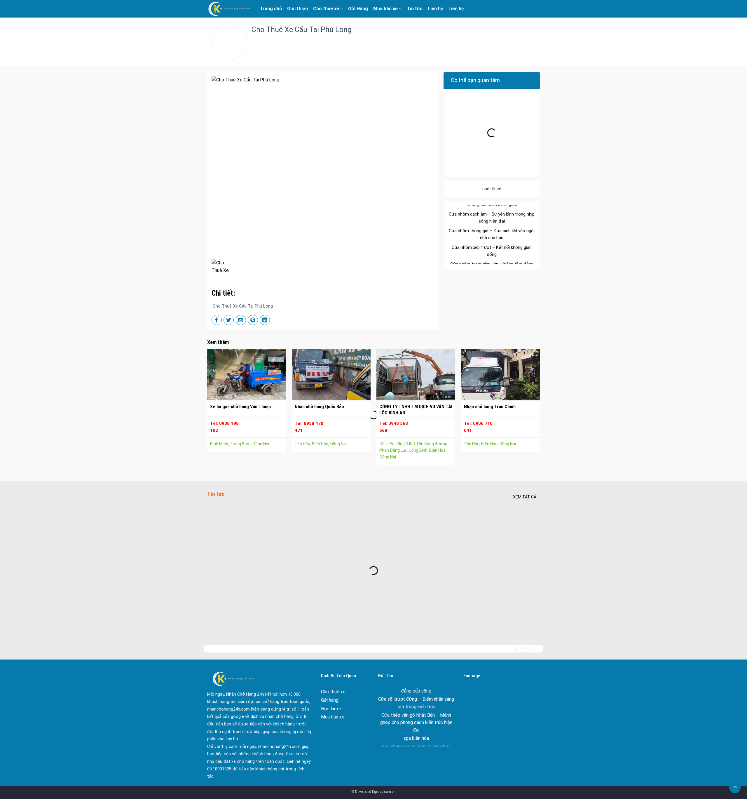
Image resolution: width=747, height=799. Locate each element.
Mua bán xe (385, 8)
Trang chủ (271, 8)
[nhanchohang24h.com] (229, 9)
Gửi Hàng (358, 8)
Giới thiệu (297, 8)
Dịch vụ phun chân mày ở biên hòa (416, 741)
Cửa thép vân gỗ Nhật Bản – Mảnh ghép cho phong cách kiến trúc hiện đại (416, 700)
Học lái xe (331, 708)
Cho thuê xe (326, 8)
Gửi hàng (329, 700)
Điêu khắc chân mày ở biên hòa (416, 732)
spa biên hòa (416, 715)
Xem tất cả (524, 497)
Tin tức (415, 8)
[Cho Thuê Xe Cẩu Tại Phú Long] (223, 266)
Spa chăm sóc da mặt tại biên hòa (416, 724)
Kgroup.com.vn (384, 792)
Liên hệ (435, 8)
